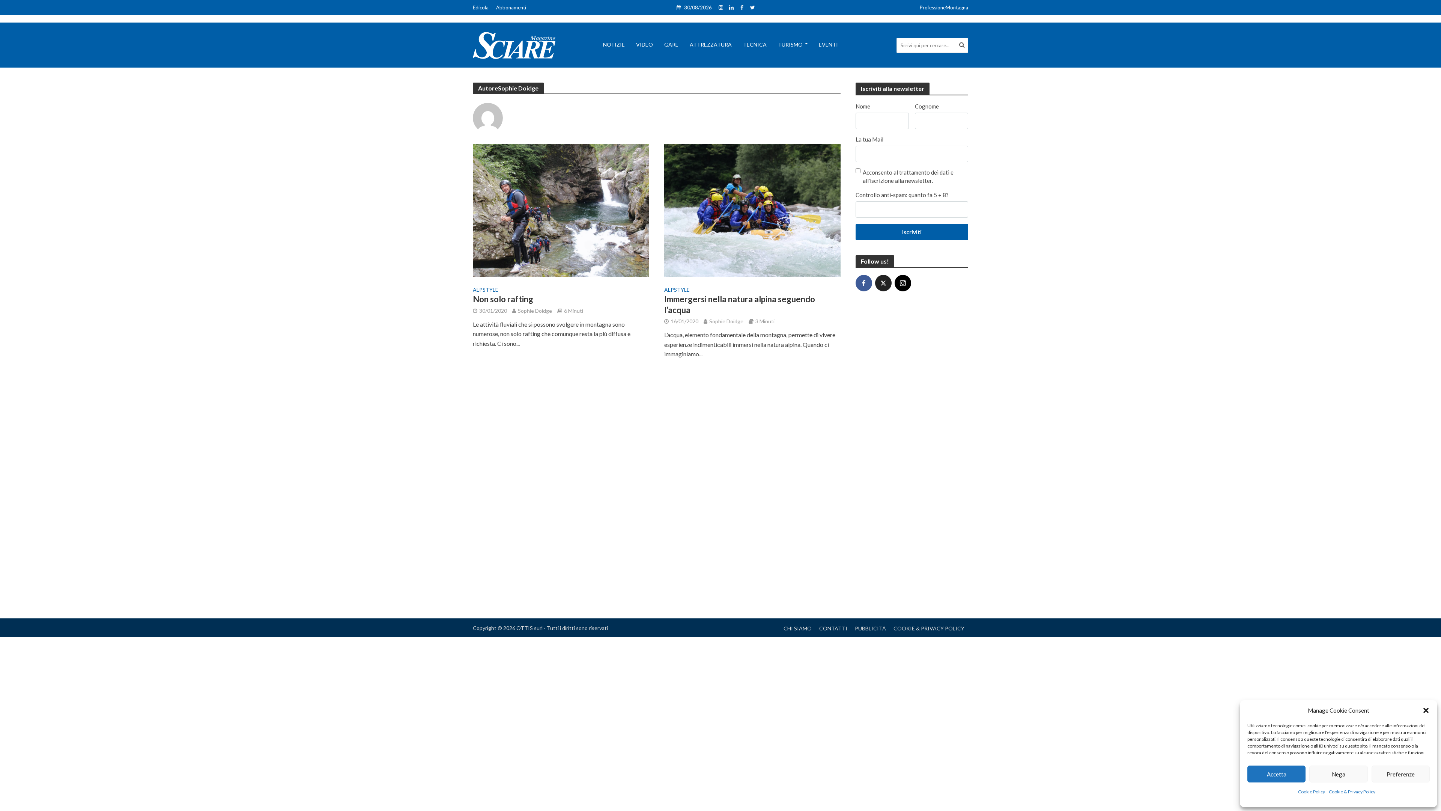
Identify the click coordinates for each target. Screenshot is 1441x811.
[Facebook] (864, 283)
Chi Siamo (798, 628)
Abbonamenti (511, 8)
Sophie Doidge (535, 311)
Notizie (614, 44)
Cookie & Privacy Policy (1352, 791)
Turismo (790, 44)
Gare (671, 44)
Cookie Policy (1311, 791)
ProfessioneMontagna (944, 8)
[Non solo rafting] (561, 209)
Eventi (828, 44)
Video (644, 44)
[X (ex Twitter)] (883, 283)
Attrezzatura (711, 44)
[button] (1426, 710)
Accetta (1276, 774)
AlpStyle (485, 290)
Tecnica (755, 44)
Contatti (833, 628)
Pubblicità (870, 628)
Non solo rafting (503, 299)
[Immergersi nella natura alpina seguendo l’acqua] (752, 209)
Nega (1338, 774)
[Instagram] (903, 283)
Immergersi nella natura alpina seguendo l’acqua (739, 304)
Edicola (481, 8)
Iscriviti (912, 232)
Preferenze (1401, 774)
